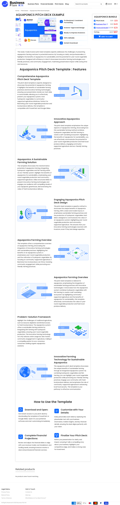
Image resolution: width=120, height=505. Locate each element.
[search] (101, 4)
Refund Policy (5, 495)
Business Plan (101, 24)
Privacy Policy (5, 492)
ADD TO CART (107, 36)
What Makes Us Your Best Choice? (35, 498)
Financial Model (102, 28)
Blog (67, 4)
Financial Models (47, 4)
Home (17, 11)
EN (115, 4)
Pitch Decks (59, 4)
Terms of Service (6, 498)
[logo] (13, 3)
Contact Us (28, 492)
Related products (25, 469)
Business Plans (33, 4)
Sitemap (28, 495)
